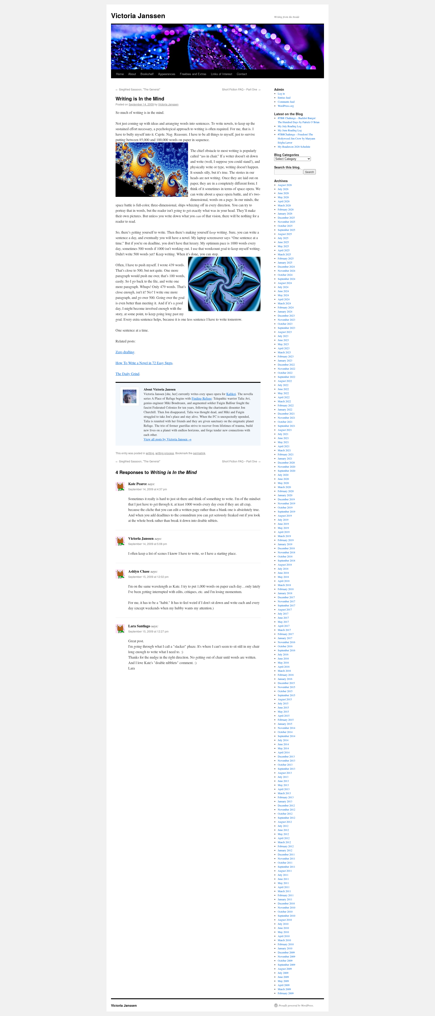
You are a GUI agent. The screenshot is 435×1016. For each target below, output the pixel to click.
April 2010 (284, 936)
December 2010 (286, 903)
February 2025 (286, 258)
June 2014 (283, 744)
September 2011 (286, 866)
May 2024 (283, 295)
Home (120, 74)
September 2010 (286, 915)
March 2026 (284, 205)
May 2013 (283, 785)
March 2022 (284, 401)
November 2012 (286, 809)
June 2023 (283, 340)
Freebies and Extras (193, 74)
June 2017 (283, 617)
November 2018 (286, 552)
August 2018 (285, 564)
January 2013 (285, 801)
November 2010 (286, 907)
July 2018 (283, 568)
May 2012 (283, 834)
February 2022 (286, 405)
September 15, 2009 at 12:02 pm (148, 577)
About (132, 74)
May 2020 (283, 483)
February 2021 (286, 454)
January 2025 (285, 262)
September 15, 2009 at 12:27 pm (148, 631)
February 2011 (286, 895)
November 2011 (286, 858)
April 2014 (284, 752)
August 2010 (285, 919)
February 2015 (286, 719)
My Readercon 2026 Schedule (294, 146)
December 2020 (286, 462)
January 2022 (285, 409)
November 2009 (286, 956)
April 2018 (284, 581)
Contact (242, 74)
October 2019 (285, 507)
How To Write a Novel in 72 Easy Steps (144, 362)
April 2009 (284, 985)
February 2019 (286, 540)
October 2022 (285, 372)
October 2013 (285, 764)
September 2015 (286, 695)
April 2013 (284, 789)
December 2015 (286, 683)
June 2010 (283, 928)
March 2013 (284, 793)
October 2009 (285, 960)
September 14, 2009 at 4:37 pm (147, 489)
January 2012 (285, 850)
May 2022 (283, 393)
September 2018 (286, 560)
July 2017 (283, 613)
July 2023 (283, 336)
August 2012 (285, 821)
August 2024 (285, 283)
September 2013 (286, 768)
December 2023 (286, 315)
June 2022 (283, 389)
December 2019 (286, 499)
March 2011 (284, 891)
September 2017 (286, 605)
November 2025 (286, 221)
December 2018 (286, 548)
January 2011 (285, 899)
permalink (199, 453)
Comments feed (286, 101)
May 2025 (283, 246)
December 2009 (286, 952)
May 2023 (283, 344)
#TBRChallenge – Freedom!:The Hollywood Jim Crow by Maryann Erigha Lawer (296, 138)
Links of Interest (221, 74)
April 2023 (284, 348)
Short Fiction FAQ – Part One (241, 89)
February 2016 (286, 675)
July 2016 (283, 654)
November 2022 (286, 368)
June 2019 (283, 523)
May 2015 (283, 711)
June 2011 (283, 879)
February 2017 (286, 634)
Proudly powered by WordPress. (296, 1005)
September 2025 (286, 230)
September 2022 (286, 377)
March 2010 (284, 940)
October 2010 (285, 911)
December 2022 (286, 364)
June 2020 (283, 479)
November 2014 (286, 728)
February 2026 (286, 209)
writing (150, 453)
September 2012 (286, 817)
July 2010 (283, 924)
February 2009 (286, 993)
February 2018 (286, 589)
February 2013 (286, 797)
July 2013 (283, 777)
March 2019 (284, 536)
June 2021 (283, 438)
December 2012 (286, 805)
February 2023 (286, 356)
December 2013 (286, 756)
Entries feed (284, 97)
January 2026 (285, 213)
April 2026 (284, 201)
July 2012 (283, 826)
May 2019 (283, 528)
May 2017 (283, 621)
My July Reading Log (289, 126)
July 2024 (283, 287)
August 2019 (285, 515)
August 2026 (285, 185)
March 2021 (284, 450)
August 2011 (285, 870)
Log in (281, 93)
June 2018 (283, 572)
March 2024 (284, 303)
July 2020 (283, 474)
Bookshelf (147, 74)
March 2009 (284, 989)
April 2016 (284, 666)
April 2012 (284, 838)
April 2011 (284, 887)
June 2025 (283, 242)
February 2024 (286, 307)
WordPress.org (286, 105)
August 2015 (285, 699)
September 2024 (286, 279)
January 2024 (285, 311)
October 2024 (285, 274)
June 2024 (283, 291)
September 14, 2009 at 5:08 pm (147, 544)
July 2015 (283, 703)
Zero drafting (125, 351)
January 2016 (285, 679)
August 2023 (285, 332)
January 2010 (285, 948)
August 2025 (285, 234)
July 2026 (283, 189)
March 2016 (284, 670)
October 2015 (285, 691)
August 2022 (285, 381)
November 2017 (286, 601)
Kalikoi (231, 394)
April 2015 (284, 715)
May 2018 (283, 577)
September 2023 (286, 328)
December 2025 (286, 217)
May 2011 (283, 883)
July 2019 (283, 519)
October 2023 (285, 323)
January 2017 (285, 638)
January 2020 (285, 495)
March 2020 (284, 487)
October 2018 (285, 556)
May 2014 (283, 748)
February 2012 (286, 846)
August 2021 (285, 430)
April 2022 (284, 397)
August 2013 (285, 772)
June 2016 (283, 658)
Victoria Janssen (138, 15)
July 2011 (283, 875)
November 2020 (286, 466)
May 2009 (283, 981)
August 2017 (285, 609)
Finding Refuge (202, 398)
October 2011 (285, 862)
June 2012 (283, 830)
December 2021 (286, 413)
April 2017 (284, 626)
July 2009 (283, 972)
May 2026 (283, 197)
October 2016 (285, 646)
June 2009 (283, 977)
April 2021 (284, 446)
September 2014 (286, 736)
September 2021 (286, 425)
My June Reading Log (290, 130)
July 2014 (283, 740)
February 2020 (286, 491)
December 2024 (286, 266)
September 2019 (286, 511)
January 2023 (285, 360)
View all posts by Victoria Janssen (167, 439)
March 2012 (284, 842)
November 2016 (286, 642)
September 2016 (286, 650)
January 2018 (285, 593)
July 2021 (283, 434)
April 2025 (284, 250)
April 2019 (284, 532)
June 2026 (283, 193)
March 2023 (284, 352)
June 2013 (283, 781)
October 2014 (285, 732)
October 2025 (285, 225)
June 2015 (283, 707)
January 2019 (285, 544)
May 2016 (283, 662)
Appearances (166, 74)
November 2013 (286, 760)
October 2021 (285, 421)
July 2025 (283, 238)
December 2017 (286, 597)
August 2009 (285, 968)
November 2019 (286, 503)
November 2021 (286, 417)
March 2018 (284, 585)
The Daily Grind (127, 373)
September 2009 (286, 964)
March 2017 (284, 630)
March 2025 (284, 254)
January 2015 (285, 723)
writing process (164, 453)
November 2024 (286, 270)
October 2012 (285, 813)
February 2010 (286, 944)
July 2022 (283, 385)
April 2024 (284, 299)
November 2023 (286, 319)
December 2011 (286, 854)
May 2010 (283, 932)
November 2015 (286, 687)
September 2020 (286, 470)
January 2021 (285, 458)
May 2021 (283, 442)
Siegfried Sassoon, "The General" (138, 89)
